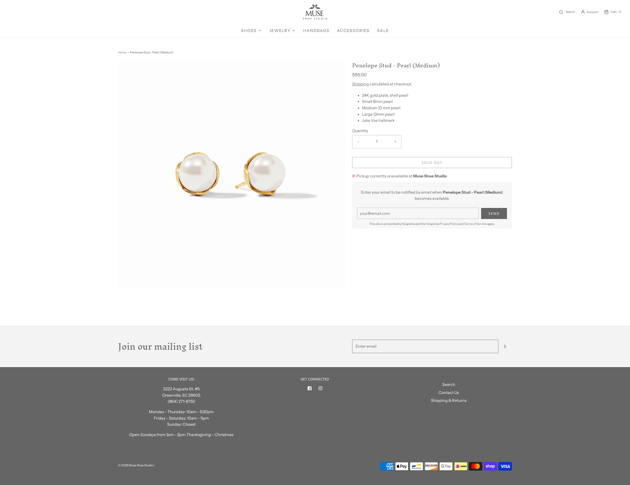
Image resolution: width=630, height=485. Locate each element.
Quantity (360, 130)
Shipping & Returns (449, 400)
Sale (383, 30)
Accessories (353, 30)
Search (448, 384)
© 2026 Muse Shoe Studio (135, 465)
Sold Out (432, 162)
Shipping (360, 83)
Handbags (316, 30)
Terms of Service (475, 224)
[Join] (505, 346)
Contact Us (449, 392)
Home (122, 52)
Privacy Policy (449, 224)
